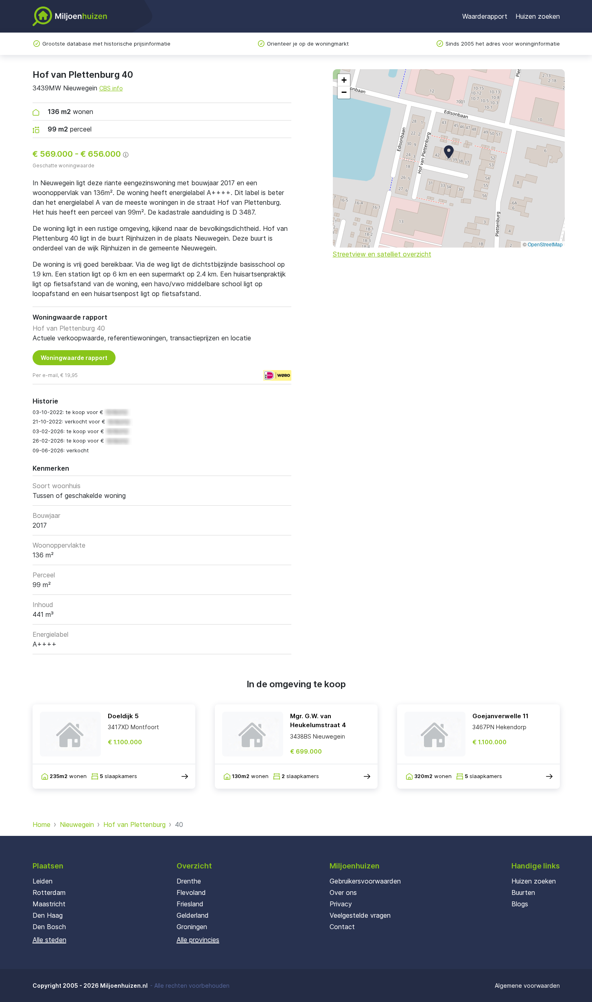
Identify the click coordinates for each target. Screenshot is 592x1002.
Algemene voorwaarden (527, 985)
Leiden (42, 881)
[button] (448, 151)
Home (41, 824)
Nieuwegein (77, 824)
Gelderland (193, 915)
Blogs (519, 904)
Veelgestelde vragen (360, 915)
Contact (342, 927)
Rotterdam (49, 892)
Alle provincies (198, 940)
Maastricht (49, 904)
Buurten (523, 892)
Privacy (341, 904)
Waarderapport (484, 16)
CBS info (111, 88)
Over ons (343, 892)
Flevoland (191, 892)
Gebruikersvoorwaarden (365, 881)
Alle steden (49, 940)
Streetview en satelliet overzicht (382, 254)
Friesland (190, 904)
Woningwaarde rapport (74, 357)
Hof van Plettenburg (134, 824)
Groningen (192, 927)
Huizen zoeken (538, 16)
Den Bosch (49, 927)
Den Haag (48, 915)
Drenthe (189, 881)
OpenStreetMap (545, 244)
